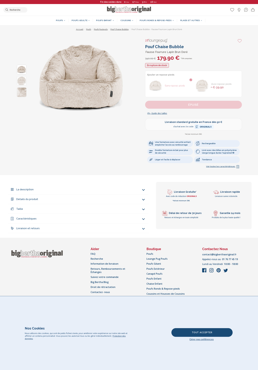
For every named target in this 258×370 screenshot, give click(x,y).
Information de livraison (104, 263)
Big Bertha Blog (100, 282)
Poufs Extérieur (155, 268)
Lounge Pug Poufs (157, 258)
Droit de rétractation (103, 287)
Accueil (79, 29)
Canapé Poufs (154, 273)
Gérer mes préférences (201, 339)
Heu (137, 2)
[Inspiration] (239, 9)
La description (25, 189)
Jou (127, 2)
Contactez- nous (100, 292)
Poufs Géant (153, 263)
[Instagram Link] (211, 271)
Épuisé (193, 104)
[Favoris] (232, 9)
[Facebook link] (204, 271)
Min (145, 2)
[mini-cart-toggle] (253, 9)
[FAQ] (246, 9)
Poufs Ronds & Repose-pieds (163, 288)
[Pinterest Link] (218, 271)
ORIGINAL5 (206, 127)
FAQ (93, 253)
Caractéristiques (26, 218)
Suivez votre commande (105, 277)
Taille (19, 208)
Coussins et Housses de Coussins (165, 293)
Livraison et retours (28, 228)
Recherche (97, 258)
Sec (155, 2)
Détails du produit (27, 199)
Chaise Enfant (154, 283)
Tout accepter (202, 332)
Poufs (149, 253)
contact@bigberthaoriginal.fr (219, 254)
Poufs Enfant (154, 278)
